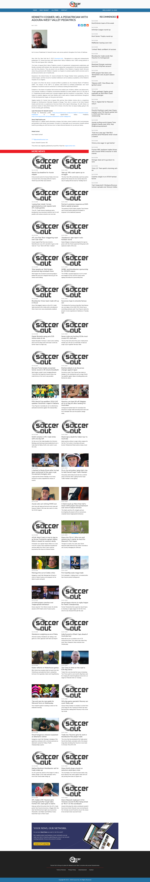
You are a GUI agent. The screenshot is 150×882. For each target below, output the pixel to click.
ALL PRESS (55, 10)
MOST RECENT (44, 10)
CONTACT (64, 10)
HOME (35, 10)
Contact (91, 870)
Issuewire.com (59, 58)
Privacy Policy (72, 870)
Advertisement (82, 870)
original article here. (70, 146)
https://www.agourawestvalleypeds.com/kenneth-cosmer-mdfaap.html (51, 116)
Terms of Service (61, 870)
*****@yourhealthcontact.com (40, 139)
